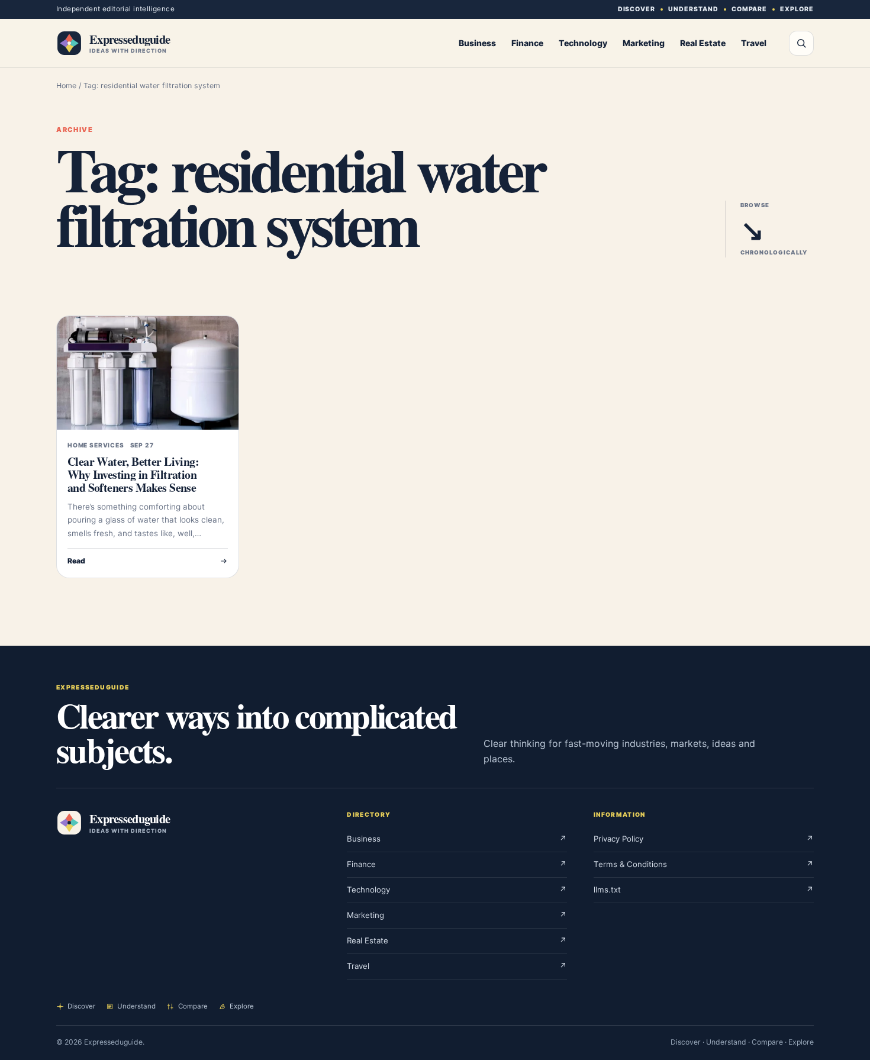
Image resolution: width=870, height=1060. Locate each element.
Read (76, 560)
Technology (583, 43)
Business (477, 43)
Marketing (644, 43)
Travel (753, 43)
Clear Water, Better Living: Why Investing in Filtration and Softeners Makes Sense (133, 474)
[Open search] (801, 43)
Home (66, 85)
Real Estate (703, 43)
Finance (527, 43)
